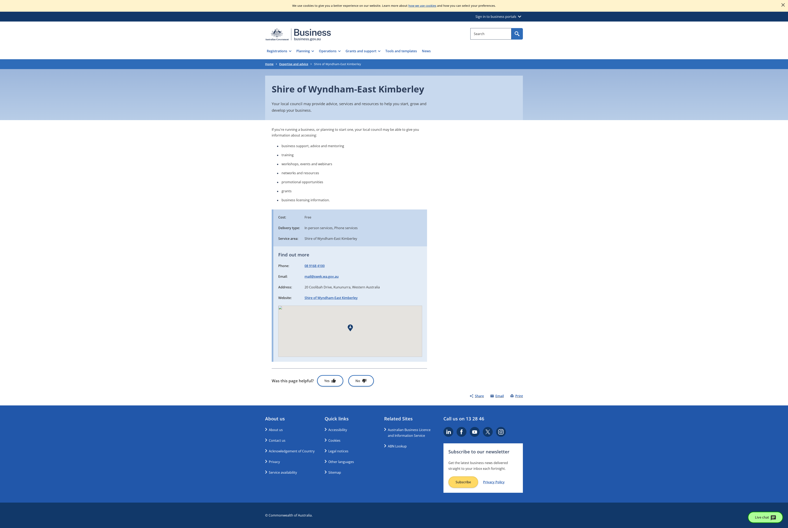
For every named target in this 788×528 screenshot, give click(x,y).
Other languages (341, 462)
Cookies (334, 440)
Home (269, 64)
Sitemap (334, 472)
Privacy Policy (494, 482)
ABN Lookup (397, 446)
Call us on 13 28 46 (463, 418)
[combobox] (490, 34)
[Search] (517, 34)
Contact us (277, 440)
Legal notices (338, 451)
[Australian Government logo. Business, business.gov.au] (298, 34)
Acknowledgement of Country (292, 451)
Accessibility (337, 430)
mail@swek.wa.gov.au (322, 276)
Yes (327, 381)
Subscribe (463, 482)
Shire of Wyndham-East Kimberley (331, 298)
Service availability (283, 472)
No (357, 381)
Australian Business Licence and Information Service (409, 433)
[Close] (783, 5)
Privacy (274, 462)
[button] (279, 51)
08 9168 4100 (315, 266)
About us (276, 430)
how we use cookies (422, 6)
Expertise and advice (293, 64)
